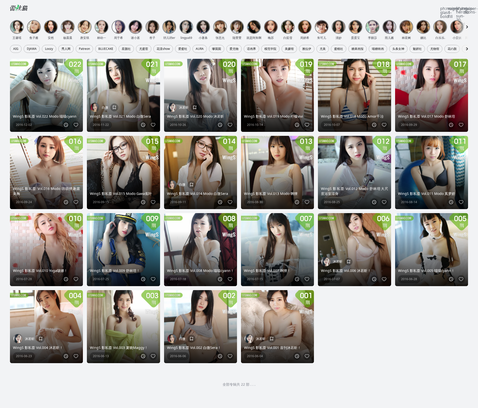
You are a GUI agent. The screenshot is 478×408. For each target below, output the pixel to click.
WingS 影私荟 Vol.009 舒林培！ (115, 270)
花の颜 (452, 49)
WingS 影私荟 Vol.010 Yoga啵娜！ (40, 270)
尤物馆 (434, 49)
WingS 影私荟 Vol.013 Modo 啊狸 (271, 193)
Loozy (49, 49)
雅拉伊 (306, 49)
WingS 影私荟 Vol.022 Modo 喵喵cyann (44, 116)
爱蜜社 (182, 49)
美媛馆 (289, 49)
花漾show (163, 49)
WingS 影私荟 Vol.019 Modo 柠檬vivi (273, 116)
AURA (200, 49)
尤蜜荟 (143, 49)
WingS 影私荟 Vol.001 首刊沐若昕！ (272, 347)
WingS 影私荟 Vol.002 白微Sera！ (194, 347)
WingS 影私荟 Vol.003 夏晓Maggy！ (119, 347)
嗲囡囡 (216, 49)
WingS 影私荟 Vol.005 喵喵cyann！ (426, 270)
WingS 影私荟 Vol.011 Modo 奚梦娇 (426, 193)
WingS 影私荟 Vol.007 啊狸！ (267, 270)
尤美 (323, 49)
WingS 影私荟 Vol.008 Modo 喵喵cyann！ (200, 270)
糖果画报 (357, 49)
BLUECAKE (105, 49)
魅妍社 (417, 49)
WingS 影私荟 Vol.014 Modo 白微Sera (197, 193)
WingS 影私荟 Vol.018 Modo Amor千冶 (352, 116)
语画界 (251, 49)
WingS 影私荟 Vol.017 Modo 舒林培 (426, 116)
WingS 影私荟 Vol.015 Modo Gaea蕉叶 (121, 193)
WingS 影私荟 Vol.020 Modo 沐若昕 (195, 116)
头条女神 (398, 49)
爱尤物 (234, 49)
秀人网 (65, 49)
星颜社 (126, 49)
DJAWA (32, 49)
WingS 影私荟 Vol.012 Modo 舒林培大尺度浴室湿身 (354, 191)
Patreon (84, 49)
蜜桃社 (338, 49)
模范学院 (270, 49)
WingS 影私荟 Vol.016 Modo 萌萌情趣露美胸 (46, 191)
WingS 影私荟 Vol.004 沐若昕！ (38, 347)
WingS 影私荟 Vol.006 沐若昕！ (346, 270)
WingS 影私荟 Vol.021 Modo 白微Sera (120, 116)
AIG (15, 49)
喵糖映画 (378, 49)
